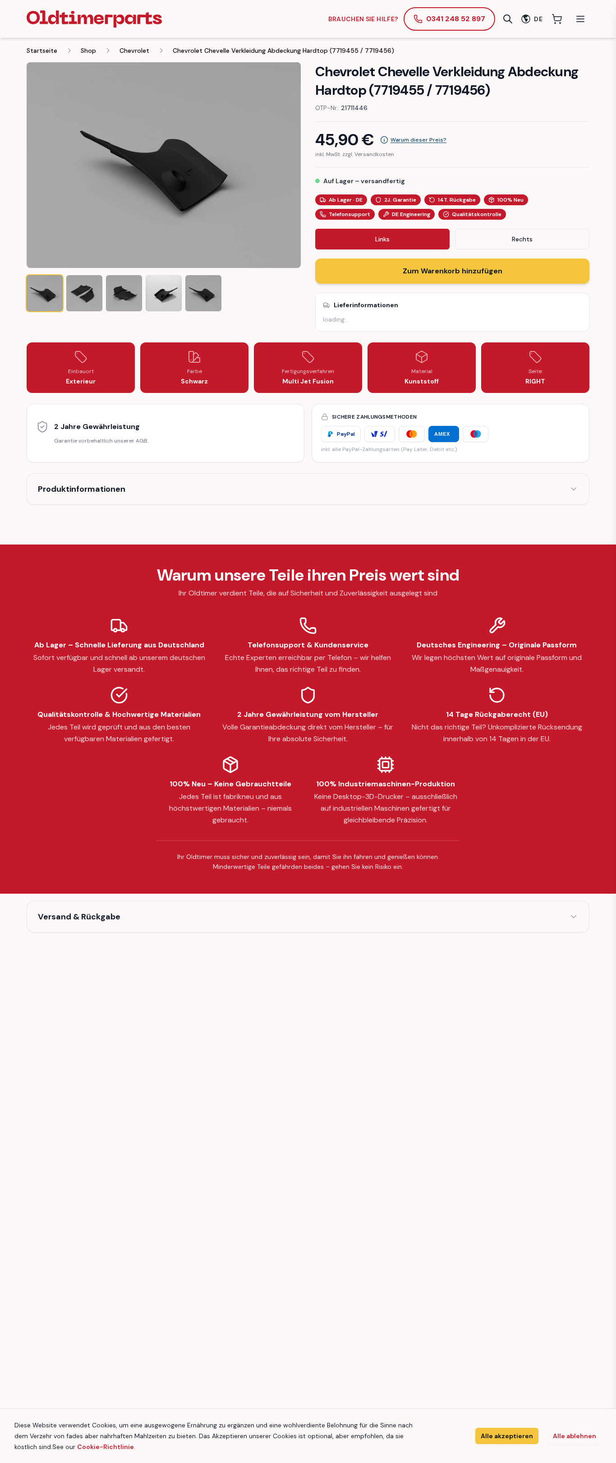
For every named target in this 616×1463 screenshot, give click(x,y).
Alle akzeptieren (507, 1436)
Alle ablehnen (574, 1436)
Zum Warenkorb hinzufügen (452, 271)
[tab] (45, 293)
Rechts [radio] (522, 239)
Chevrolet (134, 50)
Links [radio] (382, 239)
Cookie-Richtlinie (105, 1447)
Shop (88, 50)
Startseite (42, 50)
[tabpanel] (164, 165)
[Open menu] (580, 19)
